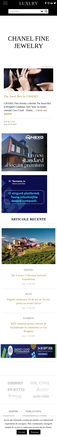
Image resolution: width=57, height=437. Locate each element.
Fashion (28, 318)
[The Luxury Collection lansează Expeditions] (28, 246)
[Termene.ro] (24, 212)
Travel (28, 270)
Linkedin (51, 3)
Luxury (12, 122)
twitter (54, 3)
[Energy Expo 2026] (28, 350)
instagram (48, 3)
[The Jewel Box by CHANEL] (28, 82)
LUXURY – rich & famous (28, 4)
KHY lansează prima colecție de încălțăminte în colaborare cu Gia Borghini (28, 327)
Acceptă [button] (21, 432)
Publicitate (33, 411)
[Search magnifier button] (46, 11)
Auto (28, 294)
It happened (47, 66)
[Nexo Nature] (24, 170)
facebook (45, 3)
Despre (13, 411)
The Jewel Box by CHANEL (21, 96)
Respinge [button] (35, 432)
